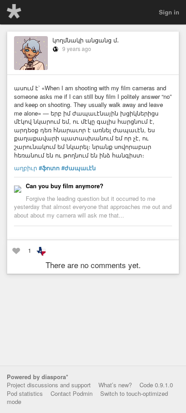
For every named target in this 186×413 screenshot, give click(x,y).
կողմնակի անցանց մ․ (85, 40)
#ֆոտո (49, 168)
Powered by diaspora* (37, 376)
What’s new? (115, 385)
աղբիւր (25, 167)
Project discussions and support (49, 385)
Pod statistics (25, 393)
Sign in (169, 12)
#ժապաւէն (78, 168)
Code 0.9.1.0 (156, 385)
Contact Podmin (72, 393)
